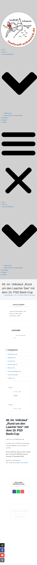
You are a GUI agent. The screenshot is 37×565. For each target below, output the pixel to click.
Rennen (10, 368)
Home (3, 49)
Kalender (4, 120)
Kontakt (4, 122)
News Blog (5, 117)
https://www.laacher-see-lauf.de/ (19, 462)
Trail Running (11, 374)
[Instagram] (2, 545)
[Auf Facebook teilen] (14, 491)
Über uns (4, 52)
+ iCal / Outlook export (19, 516)
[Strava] (2, 560)
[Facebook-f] (2, 550)
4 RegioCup (11, 354)
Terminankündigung (13, 371)
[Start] (2, 295)
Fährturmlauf (7, 113)
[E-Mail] (22, 491)
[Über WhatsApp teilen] (18, 491)
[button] (18, 162)
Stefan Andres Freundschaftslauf (13, 115)
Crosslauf (10, 361)
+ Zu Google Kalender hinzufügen (19, 511)
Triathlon (10, 378)
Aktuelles (10, 357)
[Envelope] (2, 555)
